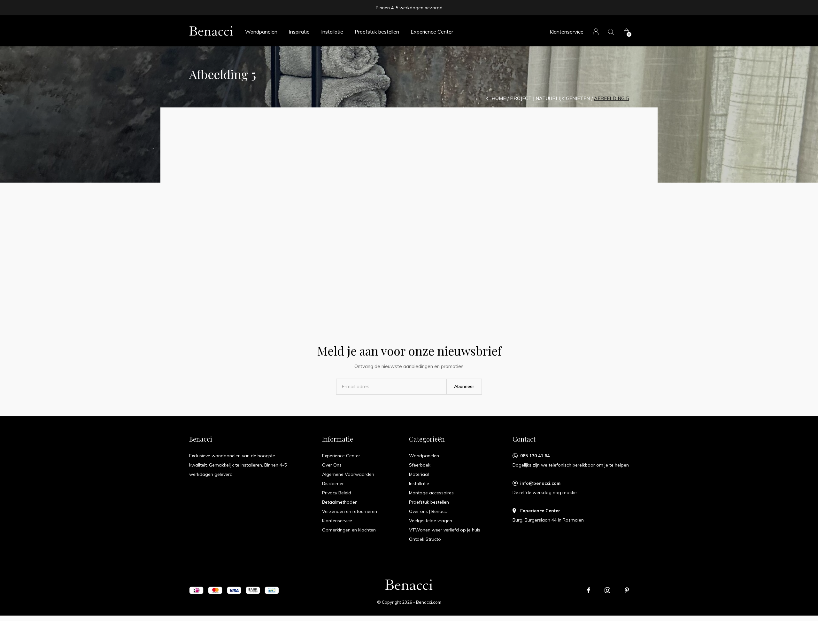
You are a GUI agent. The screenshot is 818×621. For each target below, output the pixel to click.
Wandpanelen (261, 31)
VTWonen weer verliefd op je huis (444, 530)
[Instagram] (607, 590)
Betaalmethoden (340, 502)
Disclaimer (333, 483)
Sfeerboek (419, 465)
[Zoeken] (611, 32)
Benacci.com (428, 602)
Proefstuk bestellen (377, 31)
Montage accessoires (431, 493)
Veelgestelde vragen (430, 520)
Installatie (332, 31)
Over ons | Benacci (428, 511)
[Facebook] (588, 590)
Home (498, 98)
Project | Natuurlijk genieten (550, 98)
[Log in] (595, 32)
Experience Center (432, 31)
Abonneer (464, 386)
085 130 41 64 (535, 456)
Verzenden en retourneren (349, 511)
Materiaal (419, 474)
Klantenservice (566, 31)
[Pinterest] (627, 590)
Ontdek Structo (425, 539)
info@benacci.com (540, 483)
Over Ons (332, 465)
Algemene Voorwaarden (348, 474)
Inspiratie (299, 31)
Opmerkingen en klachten (349, 530)
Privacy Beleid (336, 493)
